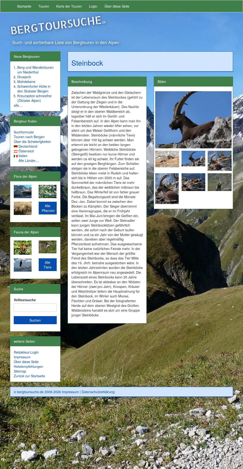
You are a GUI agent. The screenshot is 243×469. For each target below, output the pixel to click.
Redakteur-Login (26, 352)
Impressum (22, 357)
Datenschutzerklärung (98, 391)
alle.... (18, 105)
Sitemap (20, 371)
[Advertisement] (121, 435)
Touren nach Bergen (29, 136)
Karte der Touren (69, 6)
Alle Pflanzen (48, 208)
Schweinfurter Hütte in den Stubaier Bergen (34, 88)
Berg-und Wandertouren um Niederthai (35, 69)
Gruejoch (24, 76)
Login (93, 6)
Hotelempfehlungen (28, 366)
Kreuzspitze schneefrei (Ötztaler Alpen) (34, 98)
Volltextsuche (25, 299)
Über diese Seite (116, 6)
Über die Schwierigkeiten (32, 141)
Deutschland (28, 146)
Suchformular (24, 132)
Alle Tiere (47, 264)
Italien (23, 155)
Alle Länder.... (29, 160)
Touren (43, 6)
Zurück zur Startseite (29, 375)
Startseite (24, 6)
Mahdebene (26, 81)
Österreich (26, 151)
